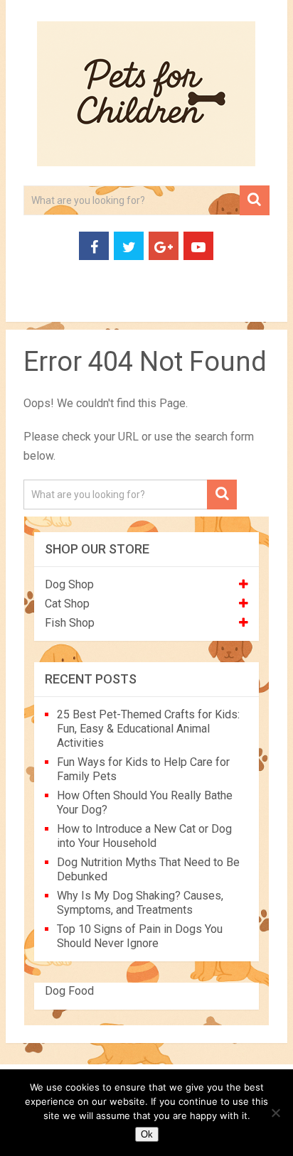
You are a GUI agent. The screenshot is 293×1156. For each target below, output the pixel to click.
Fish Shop (70, 623)
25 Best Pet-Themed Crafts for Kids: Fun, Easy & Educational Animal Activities (148, 729)
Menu (30, 305)
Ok (147, 1134)
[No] (275, 1113)
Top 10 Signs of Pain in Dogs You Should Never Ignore (140, 936)
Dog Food (69, 991)
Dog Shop (69, 584)
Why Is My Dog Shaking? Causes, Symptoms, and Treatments (140, 903)
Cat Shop (67, 603)
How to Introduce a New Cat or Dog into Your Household (144, 836)
